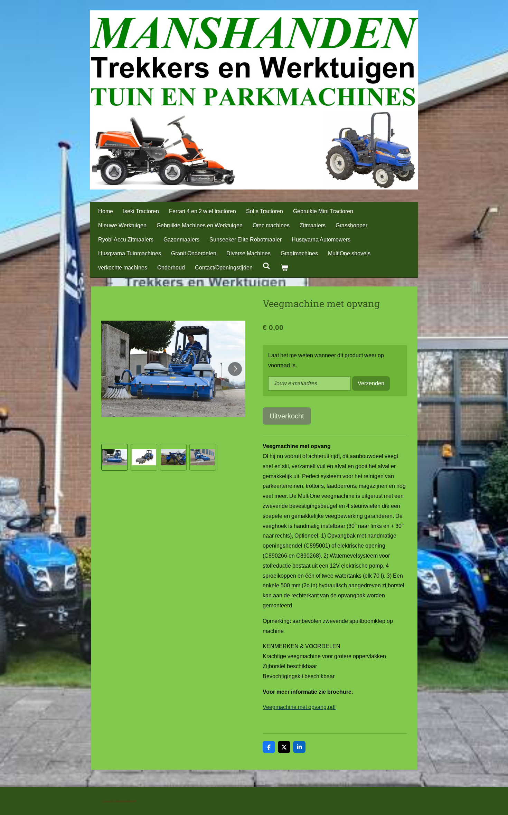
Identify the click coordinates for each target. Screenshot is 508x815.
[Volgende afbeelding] (235, 369)
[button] (114, 457)
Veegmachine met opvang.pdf (299, 707)
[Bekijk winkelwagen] (284, 268)
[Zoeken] (266, 266)
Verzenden (371, 383)
